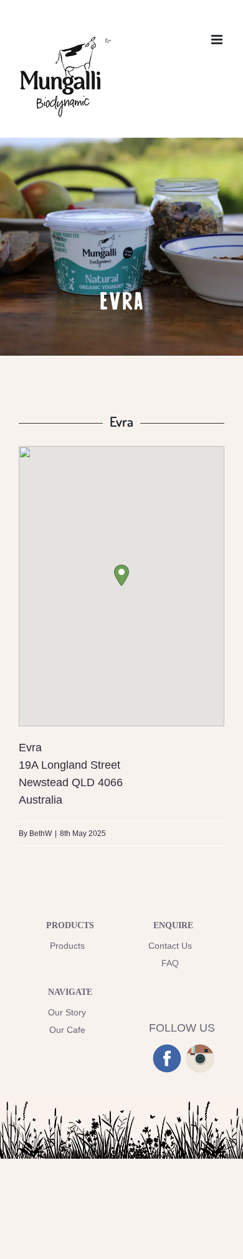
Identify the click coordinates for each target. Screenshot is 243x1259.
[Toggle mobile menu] (217, 39)
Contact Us (170, 946)
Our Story (67, 1012)
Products (67, 946)
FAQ (170, 963)
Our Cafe (67, 1030)
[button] (121, 575)
